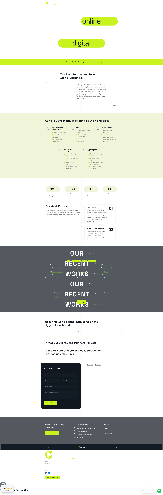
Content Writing (106, 127)
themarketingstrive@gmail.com (85, 434)
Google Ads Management (68, 150)
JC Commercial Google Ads (82, 276)
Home (66, 3)
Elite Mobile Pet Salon (55, 269)
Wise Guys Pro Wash (55, 288)
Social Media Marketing (92, 150)
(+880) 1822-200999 (82, 431)
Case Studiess (85, 3)
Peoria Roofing (77, 263)
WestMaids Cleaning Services (82, 271)
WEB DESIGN (92, 261)
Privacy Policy (108, 433)
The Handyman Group (56, 263)
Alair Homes (101, 263)
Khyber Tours (77, 266)
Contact (93, 3)
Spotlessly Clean (54, 272)
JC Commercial (77, 291)
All (68, 261)
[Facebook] (46, 473)
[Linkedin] (49, 473)
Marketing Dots (53, 291)
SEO (77, 127)
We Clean (100, 272)
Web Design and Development (57, 128)
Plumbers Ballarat (103, 266)
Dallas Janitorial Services (106, 269)
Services (78, 3)
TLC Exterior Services (105, 276)
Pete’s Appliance (54, 266)
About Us (71, 3)
